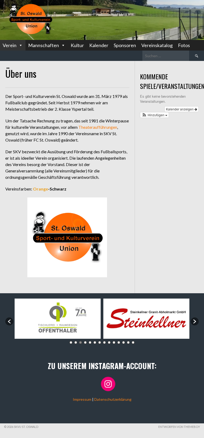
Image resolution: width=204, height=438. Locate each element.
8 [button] (104, 342)
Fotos (184, 45)
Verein (9, 45)
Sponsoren (125, 45)
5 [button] (90, 342)
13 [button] (128, 342)
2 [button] (75, 342)
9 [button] (109, 342)
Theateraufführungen (97, 127)
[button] (154, 115)
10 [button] (114, 342)
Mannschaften (43, 45)
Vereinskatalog (157, 45)
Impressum (82, 399)
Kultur (77, 45)
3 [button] (80, 342)
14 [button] (133, 342)
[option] (58, 319)
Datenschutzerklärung (112, 399)
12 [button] (123, 342)
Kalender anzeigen (180, 109)
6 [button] (94, 342)
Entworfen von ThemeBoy (179, 426)
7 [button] (99, 342)
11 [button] (118, 342)
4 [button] (85, 342)
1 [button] (71, 342)
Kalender (98, 45)
